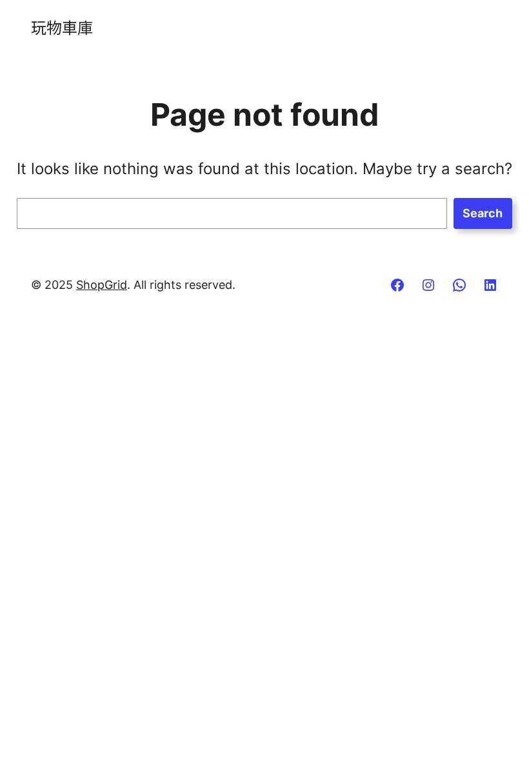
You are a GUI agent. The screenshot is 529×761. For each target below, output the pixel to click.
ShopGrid (101, 285)
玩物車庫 (62, 28)
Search (483, 213)
